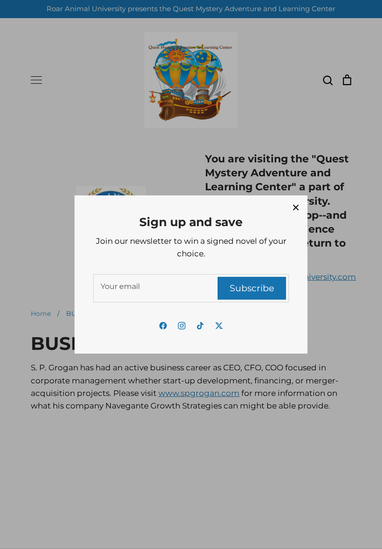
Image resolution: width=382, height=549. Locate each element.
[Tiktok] (200, 325)
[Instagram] (181, 325)
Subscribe (252, 288)
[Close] (296, 207)
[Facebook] (163, 325)
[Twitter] (219, 325)
